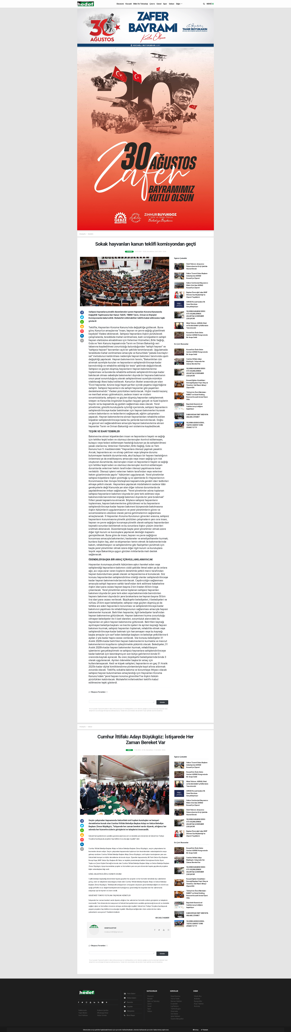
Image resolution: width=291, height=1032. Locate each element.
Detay (196, 1030)
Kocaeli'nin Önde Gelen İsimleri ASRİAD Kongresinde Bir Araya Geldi (197, 335)
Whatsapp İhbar (102, 1013)
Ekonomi (120, 4)
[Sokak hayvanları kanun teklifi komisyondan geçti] (124, 281)
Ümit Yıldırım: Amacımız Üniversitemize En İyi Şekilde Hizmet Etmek (196, 266)
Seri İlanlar (174, 1014)
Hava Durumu (175, 996)
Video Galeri (131, 998)
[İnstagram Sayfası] (87, 1002)
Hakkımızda (82, 1010)
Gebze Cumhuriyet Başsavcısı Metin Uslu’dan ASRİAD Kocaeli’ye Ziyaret (197, 285)
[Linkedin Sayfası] (95, 1002)
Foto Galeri (131, 993)
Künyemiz (130, 1011)
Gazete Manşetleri (177, 1019)
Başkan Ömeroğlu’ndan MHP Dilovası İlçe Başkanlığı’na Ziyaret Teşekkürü (196, 294)
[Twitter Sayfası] (83, 1002)
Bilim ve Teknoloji (140, 4)
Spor (165, 4)
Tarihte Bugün (176, 1009)
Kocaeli (128, 4)
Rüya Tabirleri (198, 1004)
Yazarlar (130, 1002)
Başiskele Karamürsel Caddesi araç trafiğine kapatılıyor (194, 406)
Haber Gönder (102, 1015)
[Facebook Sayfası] (79, 1002)
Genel (159, 4)
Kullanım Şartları (102, 1010)
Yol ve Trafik (175, 999)
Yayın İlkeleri (82, 1013)
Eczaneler (174, 1004)
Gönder (162, 702)
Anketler (197, 999)
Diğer (178, 4)
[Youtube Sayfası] (91, 1002)
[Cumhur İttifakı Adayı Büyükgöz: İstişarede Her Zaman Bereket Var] (124, 785)
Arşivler (130, 1006)
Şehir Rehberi (175, 1016)
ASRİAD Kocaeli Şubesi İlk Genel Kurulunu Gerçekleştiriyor (195, 304)
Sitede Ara (197, 996)
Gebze (171, 4)
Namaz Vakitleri (176, 1001)
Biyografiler (198, 1001)
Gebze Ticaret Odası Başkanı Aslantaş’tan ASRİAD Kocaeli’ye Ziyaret (196, 276)
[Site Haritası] (103, 1002)
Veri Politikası (83, 1015)
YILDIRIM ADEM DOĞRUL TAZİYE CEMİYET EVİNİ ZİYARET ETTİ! (195, 425)
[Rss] (99, 1002)
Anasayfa (82, 234)
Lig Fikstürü (175, 1006)
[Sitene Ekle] (107, 1002)
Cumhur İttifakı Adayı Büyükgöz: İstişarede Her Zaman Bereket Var (195, 361)
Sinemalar (174, 1011)
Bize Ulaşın (130, 1015)
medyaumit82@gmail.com (113, 932)
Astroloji (197, 1006)
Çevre (152, 4)
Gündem (90, 234)
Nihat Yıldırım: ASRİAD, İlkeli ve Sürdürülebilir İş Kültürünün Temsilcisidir (197, 325)
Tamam (205, 1030)
